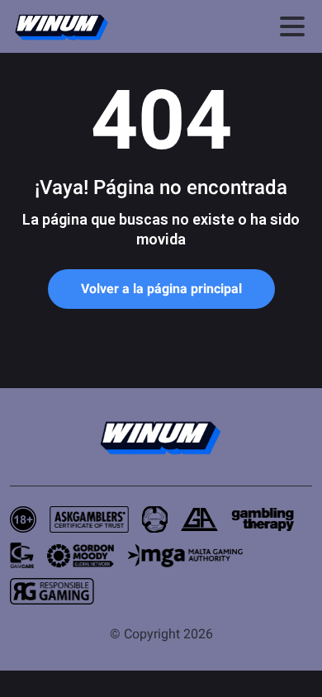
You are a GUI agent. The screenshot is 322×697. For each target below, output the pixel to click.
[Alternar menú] (292, 26)
